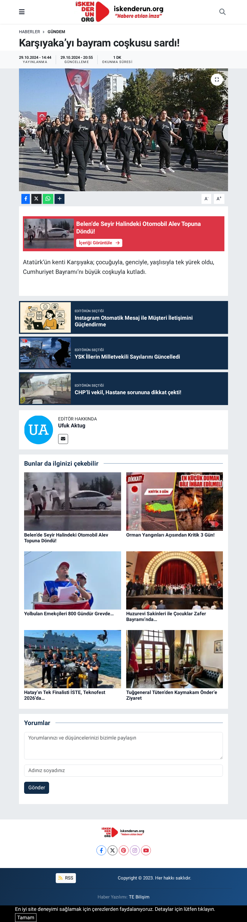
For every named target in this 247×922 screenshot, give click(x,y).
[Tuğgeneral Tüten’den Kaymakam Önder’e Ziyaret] (174, 659)
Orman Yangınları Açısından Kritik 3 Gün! (170, 535)
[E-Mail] (63, 439)
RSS (68, 878)
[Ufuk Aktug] (38, 429)
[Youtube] (146, 850)
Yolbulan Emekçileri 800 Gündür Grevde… (69, 613)
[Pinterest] (124, 850)
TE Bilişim (139, 897)
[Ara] (222, 12)
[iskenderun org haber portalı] (120, 11)
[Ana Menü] (22, 12)
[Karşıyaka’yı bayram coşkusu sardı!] (123, 129)
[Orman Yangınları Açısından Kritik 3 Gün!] (174, 501)
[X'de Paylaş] (36, 199)
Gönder (36, 787)
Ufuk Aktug (71, 425)
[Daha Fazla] (59, 199)
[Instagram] (135, 850)
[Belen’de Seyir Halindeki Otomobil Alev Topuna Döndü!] (72, 501)
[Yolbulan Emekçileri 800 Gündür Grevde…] (72, 580)
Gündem (56, 31)
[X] (112, 850)
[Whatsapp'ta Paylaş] (48, 199)
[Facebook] (101, 850)
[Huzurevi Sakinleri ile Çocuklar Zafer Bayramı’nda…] (174, 580)
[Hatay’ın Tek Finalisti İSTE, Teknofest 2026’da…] (72, 659)
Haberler (29, 31)
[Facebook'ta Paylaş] (25, 199)
